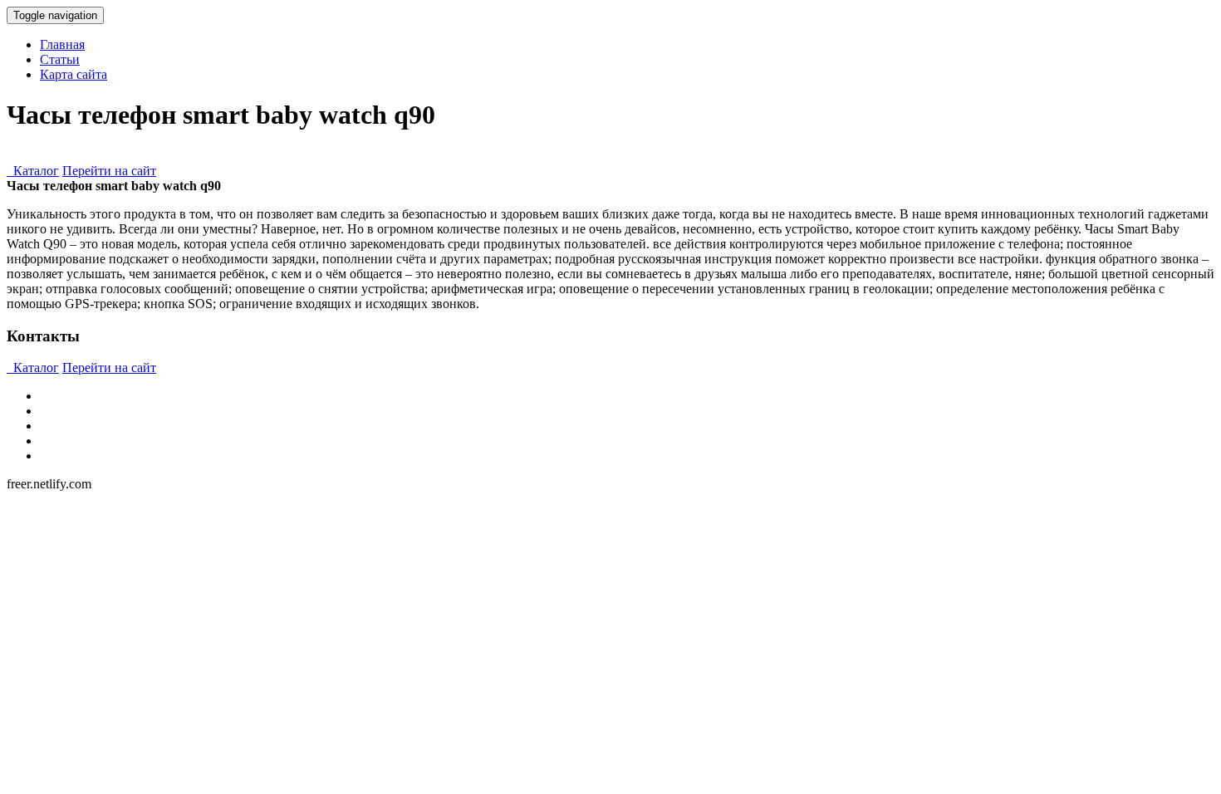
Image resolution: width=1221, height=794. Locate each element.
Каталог (33, 171)
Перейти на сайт (109, 171)
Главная (62, 44)
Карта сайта (73, 74)
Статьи (60, 59)
